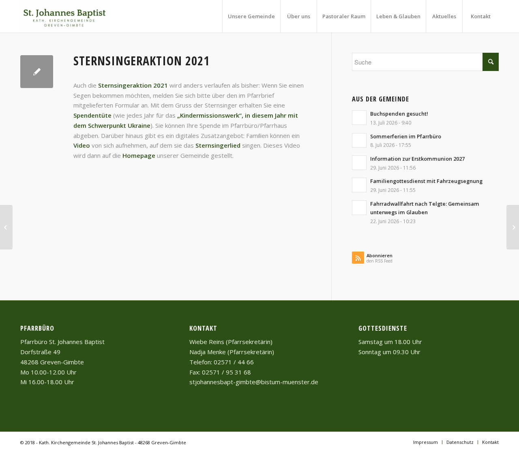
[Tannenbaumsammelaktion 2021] (512, 227)
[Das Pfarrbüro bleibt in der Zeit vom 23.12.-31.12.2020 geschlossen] (6, 227)
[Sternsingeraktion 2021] (36, 71)
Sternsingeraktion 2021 (141, 60)
